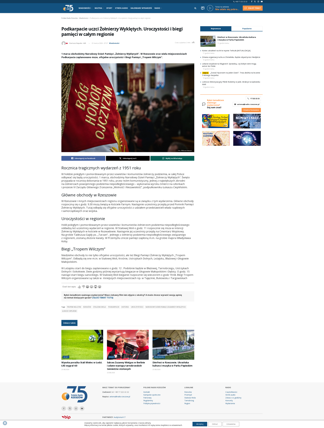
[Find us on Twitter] (255, 1)
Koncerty (229, 400)
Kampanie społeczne (151, 395)
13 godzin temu (208, 69)
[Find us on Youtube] (262, 1)
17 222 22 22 (254, 98)
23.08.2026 (65, 369)
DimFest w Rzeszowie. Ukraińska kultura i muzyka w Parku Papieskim (173, 364)
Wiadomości (114, 43)
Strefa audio (230, 395)
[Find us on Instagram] (258, 1)
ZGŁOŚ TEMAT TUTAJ (102, 297)
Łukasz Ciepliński (69, 311)
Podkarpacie (113, 307)
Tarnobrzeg (189, 400)
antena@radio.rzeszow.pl (248, 104)
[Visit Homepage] (68, 8)
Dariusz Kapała (75, 43)
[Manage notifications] (5, 423)
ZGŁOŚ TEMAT (254, 8)
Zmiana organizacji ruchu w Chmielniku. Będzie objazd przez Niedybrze (231, 57)
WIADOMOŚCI (84, 8)
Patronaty (147, 397)
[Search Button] (195, 8)
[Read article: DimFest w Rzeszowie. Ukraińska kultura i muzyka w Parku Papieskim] (173, 345)
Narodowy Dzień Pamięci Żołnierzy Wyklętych (166, 307)
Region (187, 403)
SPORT (109, 8)
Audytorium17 (119, 417)
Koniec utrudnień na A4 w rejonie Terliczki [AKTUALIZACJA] (226, 50)
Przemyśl (188, 395)
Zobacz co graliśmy (233, 397)
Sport (66, 357)
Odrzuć (215, 424)
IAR (84, 43)
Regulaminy (148, 400)
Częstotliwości (231, 392)
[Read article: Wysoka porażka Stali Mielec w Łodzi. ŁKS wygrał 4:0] (82, 345)
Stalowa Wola (99, 307)
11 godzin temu (223, 43)
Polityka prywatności (151, 403)
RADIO (157, 8)
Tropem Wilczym (74, 307)
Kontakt (146, 392)
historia (125, 307)
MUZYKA (98, 8)
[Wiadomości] (203, 8)
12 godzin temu (208, 60)
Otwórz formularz (251, 110)
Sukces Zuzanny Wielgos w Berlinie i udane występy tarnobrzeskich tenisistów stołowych (126, 365)
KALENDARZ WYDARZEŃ (141, 8)
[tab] (215, 28)
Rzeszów (87, 307)
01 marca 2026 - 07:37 (100, 43)
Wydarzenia (230, 403)
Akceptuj (199, 424)
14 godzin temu (208, 87)
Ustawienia (230, 424)
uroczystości (137, 307)
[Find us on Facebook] (251, 1)
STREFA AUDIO (121, 8)
